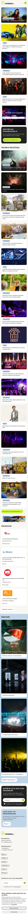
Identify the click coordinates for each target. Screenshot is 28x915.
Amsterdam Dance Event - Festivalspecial (12, 774)
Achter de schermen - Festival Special (11, 655)
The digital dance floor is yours (10, 734)
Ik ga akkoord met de (14, 804)
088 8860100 (5, 848)
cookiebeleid (14, 904)
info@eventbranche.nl (7, 850)
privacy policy (19, 804)
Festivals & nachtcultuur (8, 695)
